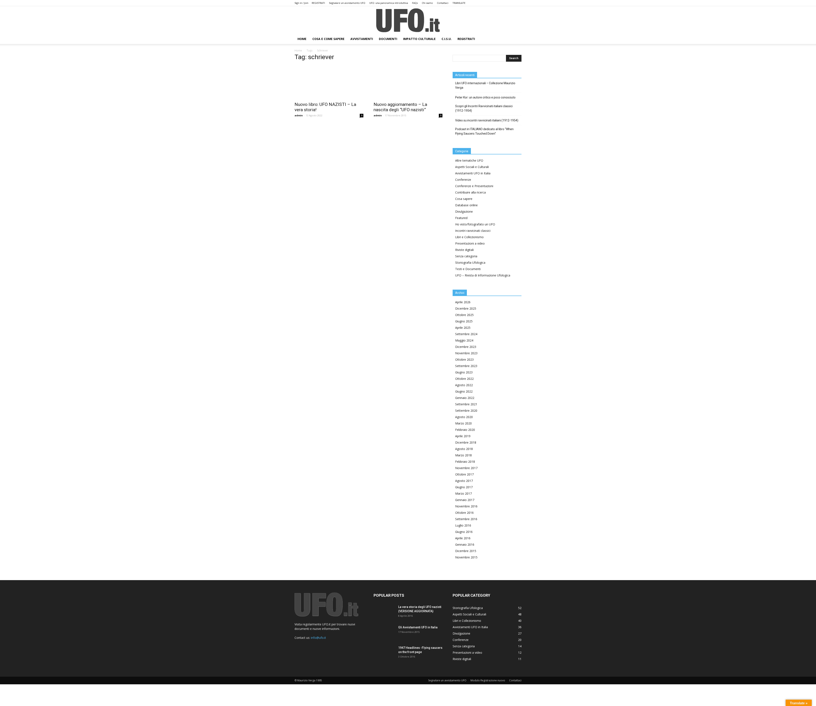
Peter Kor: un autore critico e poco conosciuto (485, 97)
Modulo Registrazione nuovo (487, 680)
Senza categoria (466, 256)
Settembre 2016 (466, 519)
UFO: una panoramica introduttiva (388, 2)
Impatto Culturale (419, 39)
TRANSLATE (458, 2)
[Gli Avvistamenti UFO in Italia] (384, 632)
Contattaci (442, 2)
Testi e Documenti (468, 269)
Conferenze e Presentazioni (474, 186)
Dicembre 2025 (465, 308)
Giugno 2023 (464, 372)
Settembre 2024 (466, 334)
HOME (302, 39)
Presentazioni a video (470, 243)
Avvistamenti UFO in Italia (472, 173)
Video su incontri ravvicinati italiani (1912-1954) (486, 120)
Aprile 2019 (462, 436)
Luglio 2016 (463, 525)
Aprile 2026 (462, 302)
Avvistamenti (361, 39)
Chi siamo (427, 2)
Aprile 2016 (462, 538)
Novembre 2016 (466, 506)
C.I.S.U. (447, 39)
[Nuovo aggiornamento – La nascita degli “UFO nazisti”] (408, 82)
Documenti (388, 39)
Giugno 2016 (464, 532)
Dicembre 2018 (465, 442)
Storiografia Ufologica (470, 262)
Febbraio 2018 (465, 462)
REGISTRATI (318, 2)
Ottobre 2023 (464, 359)
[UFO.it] (408, 20)
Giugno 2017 (464, 487)
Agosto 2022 (464, 385)
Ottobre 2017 (464, 474)
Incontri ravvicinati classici (472, 231)
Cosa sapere (463, 199)
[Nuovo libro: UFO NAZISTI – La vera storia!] (329, 82)
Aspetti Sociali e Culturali (472, 167)
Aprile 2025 (462, 328)
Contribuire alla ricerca (470, 192)
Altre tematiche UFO (469, 160)
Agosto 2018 (464, 449)
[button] (516, 39)
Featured (461, 218)
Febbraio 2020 (465, 430)
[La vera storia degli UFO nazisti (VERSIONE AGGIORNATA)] (384, 612)
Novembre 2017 (466, 468)
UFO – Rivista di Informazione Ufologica (482, 275)
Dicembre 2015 (465, 551)
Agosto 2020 (464, 417)
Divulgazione (464, 211)
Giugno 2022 (464, 391)
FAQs (415, 2)
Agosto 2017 (464, 481)
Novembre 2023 (466, 353)
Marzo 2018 (463, 455)
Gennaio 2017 (464, 500)
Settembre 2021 (466, 404)
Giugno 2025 (464, 321)
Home (298, 50)
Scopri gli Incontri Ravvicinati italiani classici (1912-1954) (484, 108)
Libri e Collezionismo (469, 237)
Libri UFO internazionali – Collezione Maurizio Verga (485, 85)
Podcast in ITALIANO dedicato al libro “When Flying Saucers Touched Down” (484, 131)
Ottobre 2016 (464, 513)
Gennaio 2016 (464, 544)
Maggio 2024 (464, 340)
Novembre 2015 (466, 557)
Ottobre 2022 (464, 379)
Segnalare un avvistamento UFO (347, 2)
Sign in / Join (301, 2)
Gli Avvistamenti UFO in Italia (418, 627)
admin (299, 115)
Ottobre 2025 (464, 315)
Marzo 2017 (463, 493)
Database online (466, 205)
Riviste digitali (464, 250)
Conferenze (463, 180)
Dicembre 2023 (465, 347)
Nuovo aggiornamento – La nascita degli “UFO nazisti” (400, 107)
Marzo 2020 (463, 423)
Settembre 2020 (466, 411)
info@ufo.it (318, 638)
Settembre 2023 (466, 366)
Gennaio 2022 (464, 398)
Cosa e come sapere (328, 39)
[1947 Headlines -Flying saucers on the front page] (384, 653)
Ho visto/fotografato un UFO (475, 224)
